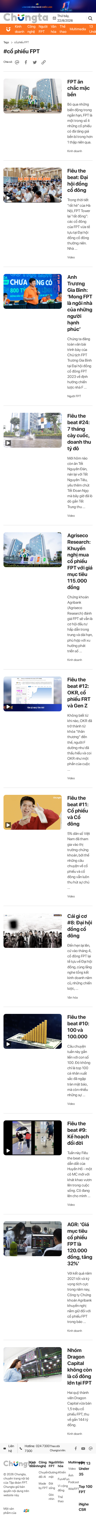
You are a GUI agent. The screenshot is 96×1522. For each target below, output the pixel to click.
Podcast (73, 1482)
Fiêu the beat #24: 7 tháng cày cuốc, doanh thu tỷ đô (79, 432)
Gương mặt (53, 1475)
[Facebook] (76, 1448)
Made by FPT (43, 1486)
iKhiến (62, 1472)
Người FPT (43, 29)
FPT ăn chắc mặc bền (78, 88)
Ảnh (70, 1475)
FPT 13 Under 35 (84, 1468)
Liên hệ (11, 1448)
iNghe (84, 1504)
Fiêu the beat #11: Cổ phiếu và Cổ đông (78, 811)
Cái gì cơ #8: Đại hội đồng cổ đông (79, 926)
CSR (82, 1509)
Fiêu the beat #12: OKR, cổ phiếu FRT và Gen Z (78, 692)
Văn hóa (53, 29)
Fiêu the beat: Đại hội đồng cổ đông (77, 180)
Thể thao (63, 29)
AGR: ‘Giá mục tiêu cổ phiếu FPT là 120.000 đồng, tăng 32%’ (79, 1243)
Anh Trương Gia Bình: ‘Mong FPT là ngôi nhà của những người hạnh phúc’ (79, 303)
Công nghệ (31, 29)
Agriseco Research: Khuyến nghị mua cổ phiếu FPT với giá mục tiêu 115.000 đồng (80, 561)
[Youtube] (83, 1448)
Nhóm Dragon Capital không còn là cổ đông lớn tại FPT (79, 1366)
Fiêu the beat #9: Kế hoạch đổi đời (78, 1133)
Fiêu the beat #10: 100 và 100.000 (78, 1026)
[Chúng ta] (25, 18)
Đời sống (52, 1486)
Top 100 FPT (85, 1489)
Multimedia (78, 29)
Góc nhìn (51, 1497)
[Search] (90, 18)
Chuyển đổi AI (44, 1475)
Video (71, 257)
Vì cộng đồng (63, 1488)
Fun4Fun (63, 1479)
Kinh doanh (19, 29)
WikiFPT (73, 1489)
